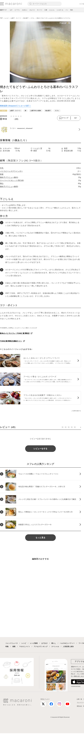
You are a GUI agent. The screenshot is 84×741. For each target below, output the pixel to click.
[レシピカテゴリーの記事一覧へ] (3, 110)
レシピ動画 (34, 643)
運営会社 (79, 706)
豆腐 (45, 10)
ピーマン (17, 10)
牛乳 (2, 168)
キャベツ (39, 10)
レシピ (24, 643)
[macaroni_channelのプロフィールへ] (40, 129)
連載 (13, 646)
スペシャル (55, 646)
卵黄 (2, 174)
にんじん (51, 10)
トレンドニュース (11, 643)
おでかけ (44, 643)
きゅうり (32, 10)
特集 (7, 646)
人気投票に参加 (68, 646)
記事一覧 (79, 699)
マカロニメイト (24, 646)
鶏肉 (71, 10)
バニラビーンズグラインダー (11, 171)
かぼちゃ (24, 10)
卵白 (2, 183)
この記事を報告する (76, 410)
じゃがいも (60, 10)
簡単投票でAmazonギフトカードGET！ (15, 106)
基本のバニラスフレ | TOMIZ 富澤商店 (15, 333)
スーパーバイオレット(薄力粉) (12, 180)
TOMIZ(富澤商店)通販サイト (11, 341)
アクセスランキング (41, 646)
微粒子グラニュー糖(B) (9, 186)
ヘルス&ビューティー (67, 643)
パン (66, 10)
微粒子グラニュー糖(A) (9, 177)
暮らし (53, 643)
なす (11, 10)
